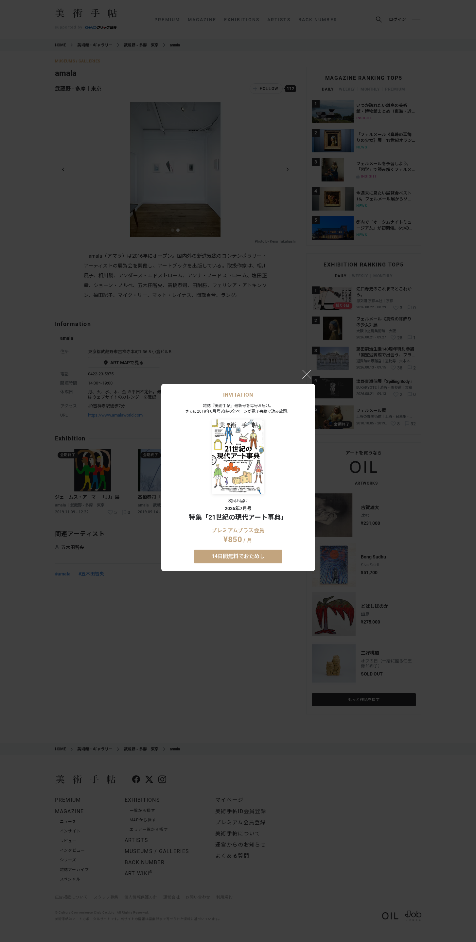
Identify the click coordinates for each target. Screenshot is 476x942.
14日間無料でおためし (238, 556)
